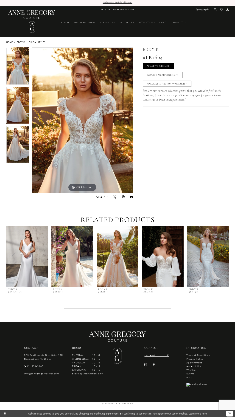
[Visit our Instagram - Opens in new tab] (146, 364)
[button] (227, 10)
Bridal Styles (37, 42)
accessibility (193, 366)
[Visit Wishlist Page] (221, 10)
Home (9, 42)
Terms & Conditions (198, 355)
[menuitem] (117, 10)
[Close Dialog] (5, 414)
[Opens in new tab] (196, 384)
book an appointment (172, 99)
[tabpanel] (17, 67)
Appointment (194, 362)
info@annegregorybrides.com (41, 373)
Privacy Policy (194, 358)
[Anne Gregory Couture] (31, 21)
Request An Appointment (162, 75)
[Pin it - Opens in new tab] (123, 197)
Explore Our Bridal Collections (117, 2)
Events (190, 373)
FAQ (189, 377)
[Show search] (215, 10)
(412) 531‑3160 (33, 366)
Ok (229, 413)
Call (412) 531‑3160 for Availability (167, 84)
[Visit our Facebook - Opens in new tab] (154, 364)
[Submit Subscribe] (167, 355)
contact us (149, 99)
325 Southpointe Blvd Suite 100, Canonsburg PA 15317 (43, 356)
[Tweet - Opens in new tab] (114, 197)
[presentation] (27, 256)
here (204, 413)
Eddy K (21, 42)
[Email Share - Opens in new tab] (131, 197)
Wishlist (191, 369)
